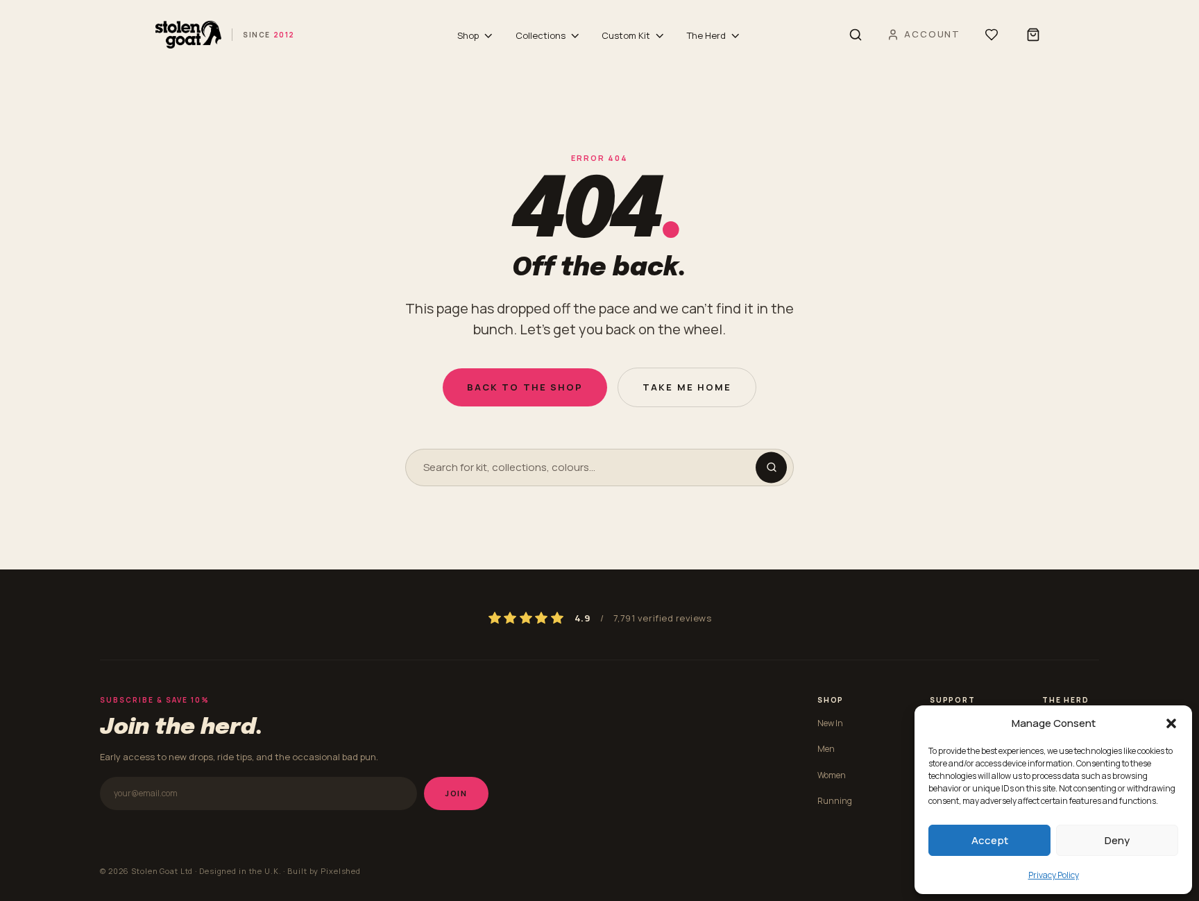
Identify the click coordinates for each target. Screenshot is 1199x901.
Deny (1117, 840)
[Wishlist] (991, 34)
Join (456, 793)
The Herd (706, 35)
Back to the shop (525, 387)
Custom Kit (626, 35)
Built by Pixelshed (324, 871)
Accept (989, 840)
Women (831, 775)
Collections (541, 35)
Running (834, 801)
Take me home (687, 387)
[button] (1171, 723)
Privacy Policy (1053, 875)
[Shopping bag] (1033, 34)
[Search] (855, 34)
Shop (468, 35)
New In (830, 723)
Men (826, 749)
